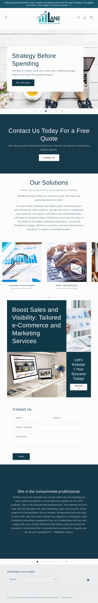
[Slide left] (43, 297)
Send (21, 456)
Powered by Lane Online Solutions (45, 597)
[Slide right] (55, 297)
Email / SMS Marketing (67, 285)
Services (79, 387)
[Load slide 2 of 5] (41, 561)
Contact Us (49, 157)
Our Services (45, 86)
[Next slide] (56, 111)
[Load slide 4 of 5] (50, 561)
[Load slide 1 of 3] (41, 111)
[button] (6, 17)
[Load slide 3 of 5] (46, 561)
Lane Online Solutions (22, 597)
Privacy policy (67, 597)
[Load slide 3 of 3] (50, 111)
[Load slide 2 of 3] (46, 111)
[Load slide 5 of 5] (54, 561)
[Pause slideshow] (63, 111)
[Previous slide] (35, 111)
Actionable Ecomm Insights (22, 285)
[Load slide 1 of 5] (37, 561)
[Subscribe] (54, 579)
